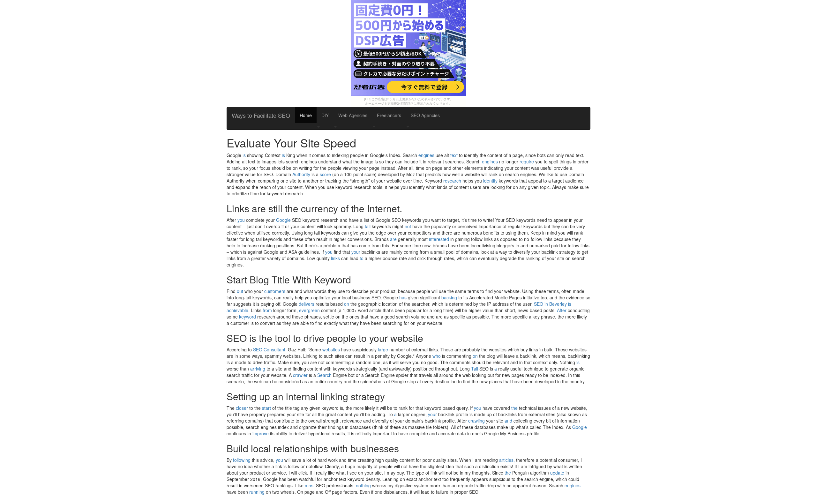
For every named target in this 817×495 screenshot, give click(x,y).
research (452, 180)
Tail (474, 368)
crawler (300, 375)
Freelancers (389, 115)
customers (274, 291)
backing (449, 297)
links (335, 258)
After (561, 310)
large (383, 349)
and (508, 420)
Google (283, 220)
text (454, 155)
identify (490, 180)
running (257, 492)
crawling (476, 420)
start (266, 408)
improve (260, 433)
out (240, 291)
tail (368, 226)
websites (331, 349)
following (242, 460)
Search (324, 375)
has (403, 297)
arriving (257, 368)
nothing (363, 485)
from (267, 310)
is (244, 155)
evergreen (309, 310)
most (310, 485)
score (325, 174)
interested (439, 239)
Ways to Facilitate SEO (261, 115)
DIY (325, 115)
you (241, 220)
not (408, 226)
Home (306, 115)
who (436, 356)
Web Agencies (352, 115)
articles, (507, 460)
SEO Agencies (425, 115)
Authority (301, 174)
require (527, 161)
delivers (306, 304)
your (355, 252)
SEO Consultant (269, 349)
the (514, 408)
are (393, 239)
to (362, 258)
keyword (247, 316)
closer (242, 408)
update (557, 472)
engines (426, 155)
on (346, 304)
